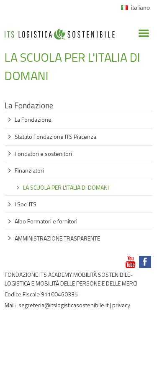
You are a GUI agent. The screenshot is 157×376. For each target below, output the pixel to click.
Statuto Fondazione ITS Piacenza (55, 136)
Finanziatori (29, 170)
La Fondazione (33, 119)
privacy (121, 305)
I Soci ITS (25, 204)
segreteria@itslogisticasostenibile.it (63, 305)
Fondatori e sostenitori (43, 153)
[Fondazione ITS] (60, 21)
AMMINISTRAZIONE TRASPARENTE (57, 238)
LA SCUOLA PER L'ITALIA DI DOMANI (66, 187)
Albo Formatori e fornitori (46, 221)
